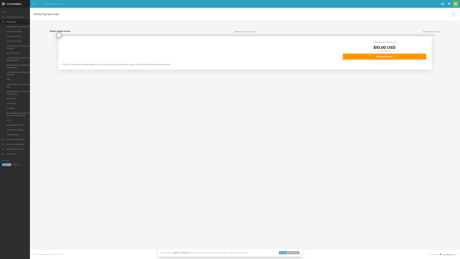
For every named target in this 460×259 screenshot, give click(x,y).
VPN (9, 79)
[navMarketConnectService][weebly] (18, 47)
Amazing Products (14, 31)
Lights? (11, 165)
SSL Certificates (13, 53)
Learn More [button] (293, 253)
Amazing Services (14, 41)
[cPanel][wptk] (13, 135)
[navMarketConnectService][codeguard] (18, 66)
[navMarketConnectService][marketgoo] (18, 92)
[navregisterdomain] (15, 125)
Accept (283, 253)
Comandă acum (384, 56)
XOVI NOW (11, 103)
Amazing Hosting (14, 36)
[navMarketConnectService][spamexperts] (18, 59)
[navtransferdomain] (15, 130)
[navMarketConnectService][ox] (18, 85)
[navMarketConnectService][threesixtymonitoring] (18, 114)
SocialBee (11, 108)
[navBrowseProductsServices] (18, 27)
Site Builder (11, 99)
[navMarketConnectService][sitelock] (18, 73)
